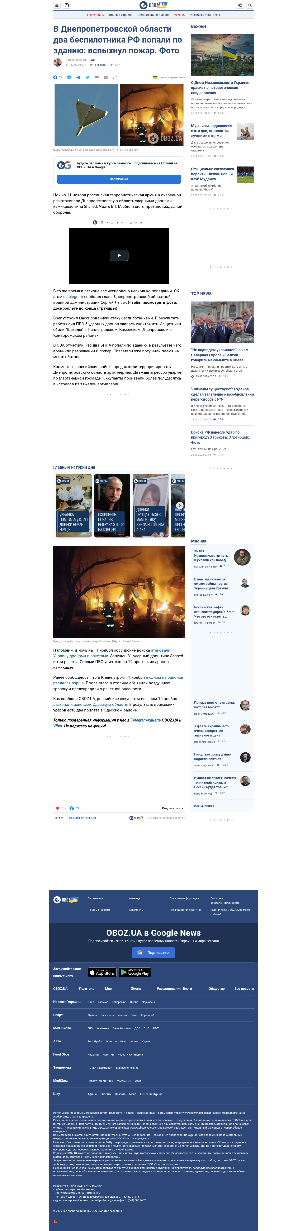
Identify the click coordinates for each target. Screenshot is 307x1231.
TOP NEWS (201, 293)
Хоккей (122, 1015)
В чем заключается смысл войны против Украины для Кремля (211, 583)
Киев (91, 1002)
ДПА (137, 1028)
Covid (138, 1080)
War (93, 59)
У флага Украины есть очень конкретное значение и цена (212, 730)
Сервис (146, 1041)
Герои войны (96, 14)
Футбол (92, 1015)
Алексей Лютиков (76, 59)
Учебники (102, 1028)
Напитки (108, 1054)
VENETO (179, 14)
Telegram (75, 296)
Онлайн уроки (122, 1028)
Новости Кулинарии (130, 1054)
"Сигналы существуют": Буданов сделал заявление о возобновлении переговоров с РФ (222, 394)
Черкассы (148, 1002)
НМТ (156, 1028)
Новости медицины (100, 1080)
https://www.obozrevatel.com (191, 1112)
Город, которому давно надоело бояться (212, 756)
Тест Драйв (95, 1041)
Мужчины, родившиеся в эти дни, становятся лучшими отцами (211, 131)
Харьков (103, 1002)
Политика (86, 989)
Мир (108, 989)
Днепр (134, 1002)
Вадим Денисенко (204, 623)
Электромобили (116, 1041)
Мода (132, 1094)
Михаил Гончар (203, 793)
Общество (217, 989)
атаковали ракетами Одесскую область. (91, 704)
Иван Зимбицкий (204, 713)
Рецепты (93, 1054)
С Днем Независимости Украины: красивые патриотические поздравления (220, 87)
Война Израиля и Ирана (153, 14)
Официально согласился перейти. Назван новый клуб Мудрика (212, 174)
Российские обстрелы (205, 14)
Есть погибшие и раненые (208, 449)
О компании (95, 898)
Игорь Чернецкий (204, 741)
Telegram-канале (146, 720)
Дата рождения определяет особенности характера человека (210, 146)
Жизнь (136, 989)
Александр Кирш (204, 765)
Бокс (134, 1015)
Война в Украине (120, 14)
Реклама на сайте (99, 909)
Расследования (169, 989)
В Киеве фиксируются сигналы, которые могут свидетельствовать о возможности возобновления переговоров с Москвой (219, 409)
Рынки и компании (100, 1067)
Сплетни (106, 1094)
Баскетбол (107, 1015)
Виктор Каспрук (203, 594)
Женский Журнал (151, 1094)
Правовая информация (184, 898)
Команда (134, 898)
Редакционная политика (81, 817)
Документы (136, 909)
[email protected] (101, 1200)
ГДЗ (90, 1028)
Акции (134, 1041)
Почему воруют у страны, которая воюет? (214, 705)
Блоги (187, 989)
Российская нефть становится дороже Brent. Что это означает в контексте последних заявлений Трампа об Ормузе (215, 612)
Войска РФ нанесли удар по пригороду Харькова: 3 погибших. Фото (220, 437)
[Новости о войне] (136, 819)
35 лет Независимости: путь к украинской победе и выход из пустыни (211, 556)
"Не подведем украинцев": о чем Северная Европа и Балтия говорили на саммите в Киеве (220, 355)
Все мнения (203, 806)
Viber (57, 726)
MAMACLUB (124, 1080)
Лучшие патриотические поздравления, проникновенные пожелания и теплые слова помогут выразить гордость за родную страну (221, 103)
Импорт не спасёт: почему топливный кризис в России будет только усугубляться (215, 782)
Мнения (198, 541)
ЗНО (146, 1028)
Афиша (92, 1094)
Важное (199, 26)
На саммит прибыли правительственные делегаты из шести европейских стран (219, 368)
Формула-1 (147, 1015)
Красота (120, 1094)
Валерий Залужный (205, 566)
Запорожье (119, 1002)
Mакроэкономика (127, 1067)
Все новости (244, 989)
